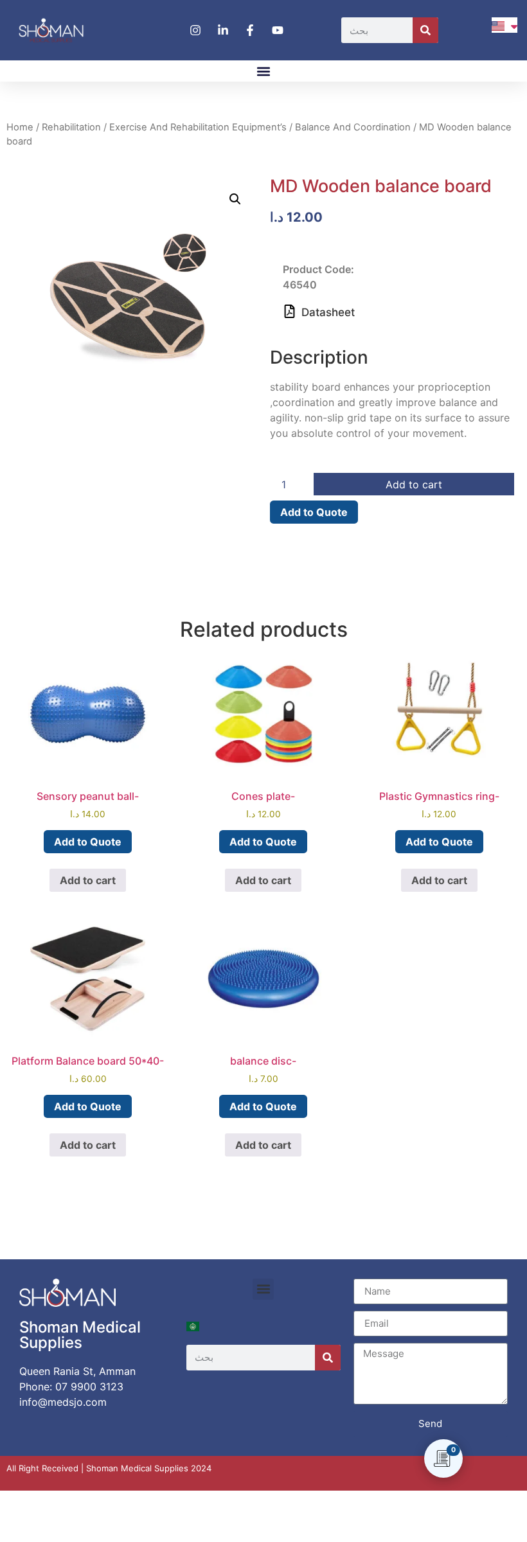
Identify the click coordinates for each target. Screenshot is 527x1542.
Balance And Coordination (353, 127)
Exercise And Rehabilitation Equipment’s (198, 127)
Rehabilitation (71, 127)
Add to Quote (314, 512)
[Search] (425, 30)
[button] (263, 71)
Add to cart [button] (88, 880)
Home (19, 127)
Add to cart (414, 484)
